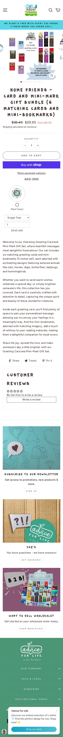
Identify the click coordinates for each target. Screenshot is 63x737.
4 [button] (29, 82)
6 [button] (34, 82)
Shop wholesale (31, 629)
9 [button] (42, 82)
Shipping (7, 126)
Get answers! (31, 560)
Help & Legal (32, 679)
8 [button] (40, 82)
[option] (31, 25)
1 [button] (21, 82)
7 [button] (37, 82)
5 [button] (32, 82)
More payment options (31, 173)
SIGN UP (31, 491)
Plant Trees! (17, 209)
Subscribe (31, 689)
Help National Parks (31, 699)
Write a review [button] (31, 399)
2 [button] (24, 82)
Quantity (31, 139)
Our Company (31, 668)
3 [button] (27, 82)
